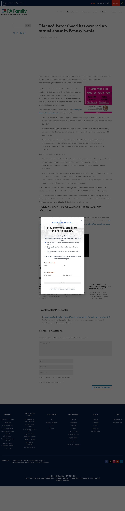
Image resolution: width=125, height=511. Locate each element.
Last (64, 265)
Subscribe (62, 282)
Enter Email (48, 275)
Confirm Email (67, 275)
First (45, 265)
